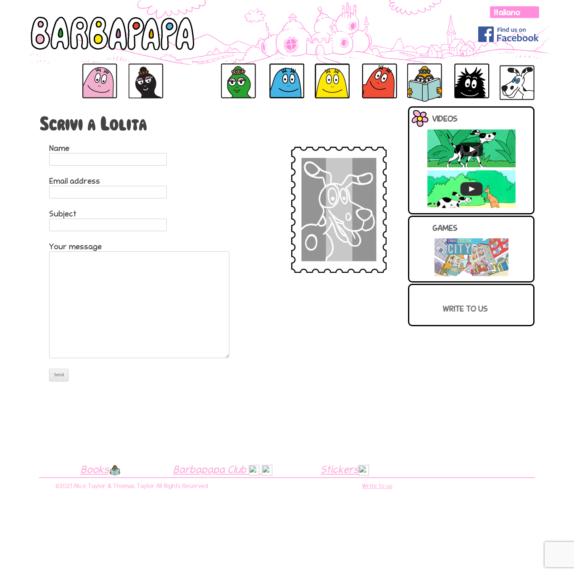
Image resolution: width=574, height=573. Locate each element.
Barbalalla (236, 72)
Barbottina (423, 72)
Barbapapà (50, 72)
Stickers (339, 469)
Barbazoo (320, 72)
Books (95, 469)
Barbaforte (373, 72)
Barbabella (190, 72)
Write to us (465, 309)
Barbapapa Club (211, 469)
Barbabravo (273, 72)
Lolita (508, 67)
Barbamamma (146, 72)
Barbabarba (470, 72)
